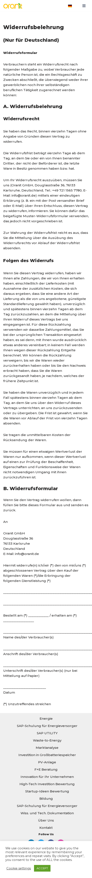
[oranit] (14, 6)
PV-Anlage (47, 762)
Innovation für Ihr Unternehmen (47, 777)
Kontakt (46, 828)
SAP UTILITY (47, 733)
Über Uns (46, 820)
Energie (46, 718)
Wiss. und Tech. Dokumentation (47, 813)
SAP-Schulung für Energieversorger (47, 726)
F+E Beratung (46, 769)
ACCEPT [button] (42, 868)
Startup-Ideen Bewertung (47, 791)
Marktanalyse (47, 748)
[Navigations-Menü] (84, 5)
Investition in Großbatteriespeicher (47, 755)
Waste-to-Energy (47, 740)
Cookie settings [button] (18, 868)
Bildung (46, 798)
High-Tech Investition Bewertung (47, 784)
